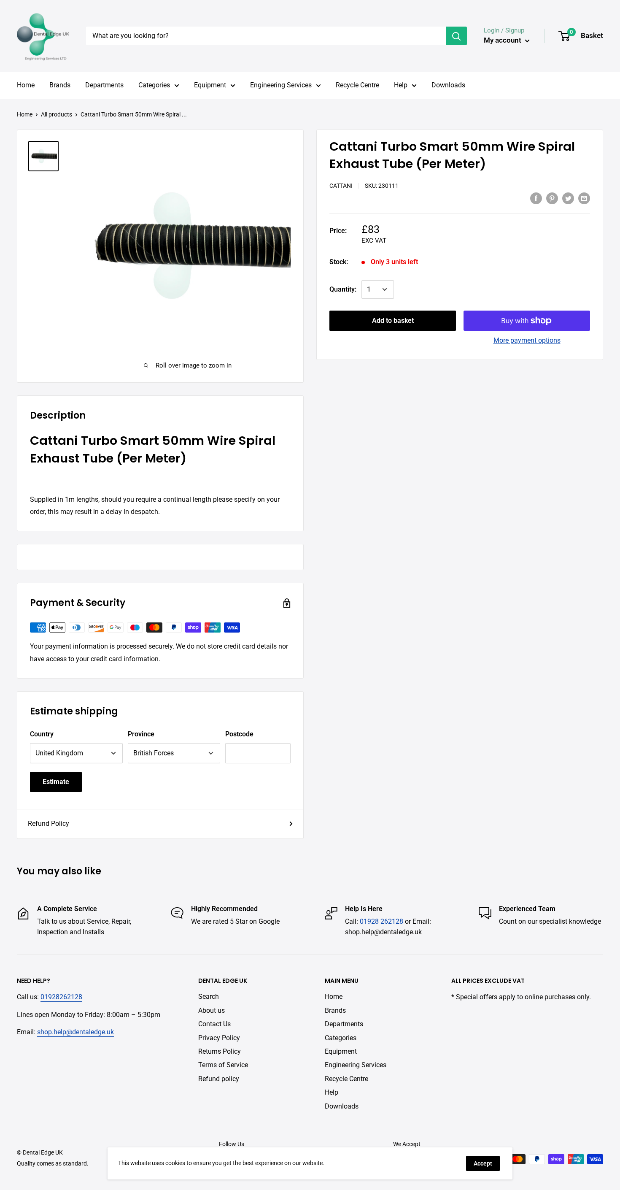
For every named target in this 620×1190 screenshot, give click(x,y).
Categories (154, 85)
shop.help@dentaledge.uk (75, 1032)
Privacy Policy (219, 1038)
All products (56, 114)
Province (141, 734)
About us (211, 1010)
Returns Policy (219, 1051)
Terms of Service (223, 1065)
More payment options (527, 340)
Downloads (448, 85)
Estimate (56, 782)
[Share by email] (584, 198)
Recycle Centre (357, 85)
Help (400, 85)
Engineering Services (281, 85)
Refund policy (218, 1079)
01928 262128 (381, 921)
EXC (367, 240)
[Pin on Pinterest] (552, 198)
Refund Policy (48, 823)
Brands (59, 85)
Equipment (210, 85)
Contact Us (214, 1024)
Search (208, 997)
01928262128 (61, 997)
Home (26, 85)
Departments (104, 85)
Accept (483, 1163)
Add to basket (393, 320)
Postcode (239, 734)
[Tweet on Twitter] (568, 198)
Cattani (341, 185)
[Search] (456, 36)
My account (503, 40)
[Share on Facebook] (536, 198)
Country (42, 734)
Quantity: (342, 289)
